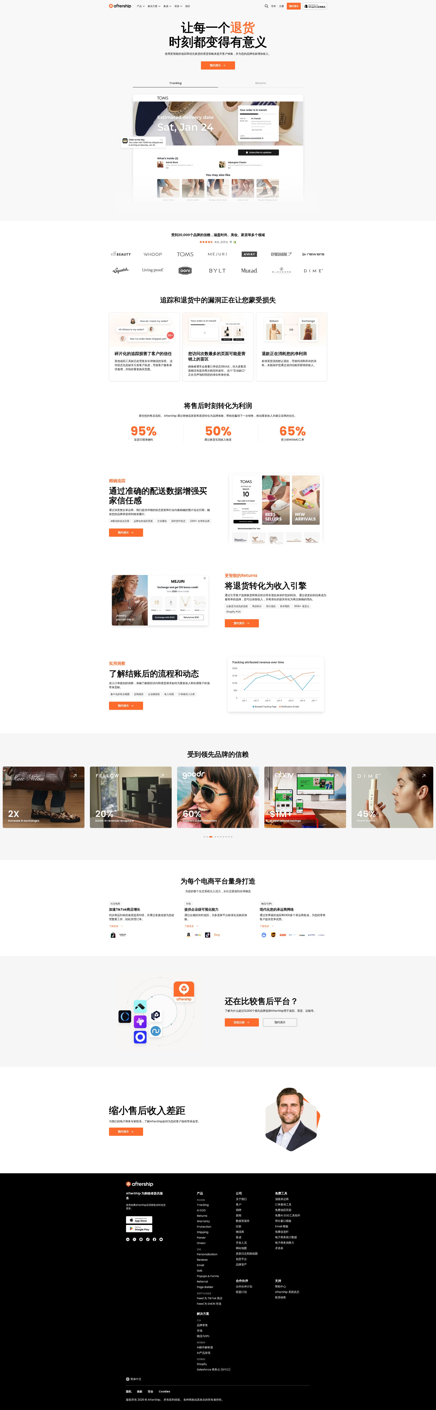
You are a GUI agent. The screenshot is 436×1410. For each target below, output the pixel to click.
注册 (281, 6)
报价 (187, 6)
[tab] (204, 837)
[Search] (266, 6)
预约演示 (294, 6)
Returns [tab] (260, 83)
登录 (273, 6)
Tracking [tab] (175, 83)
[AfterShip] (121, 6)
